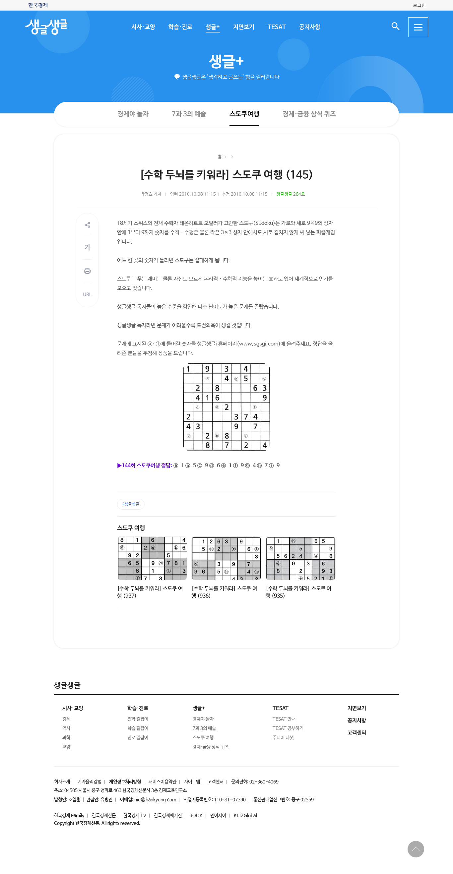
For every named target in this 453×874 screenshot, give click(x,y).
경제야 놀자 (132, 114)
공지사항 (309, 27)
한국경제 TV (134, 815)
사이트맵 (192, 781)
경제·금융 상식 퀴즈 (309, 114)
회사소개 (62, 781)
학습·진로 (180, 27)
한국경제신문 (104, 815)
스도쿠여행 (244, 114)
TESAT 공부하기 (288, 728)
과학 (66, 737)
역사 (66, 728)
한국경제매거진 (168, 815)
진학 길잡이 (137, 719)
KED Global (245, 815)
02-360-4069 (264, 781)
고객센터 (216, 781)
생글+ (212, 27)
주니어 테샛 (283, 737)
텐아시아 (218, 815)
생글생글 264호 (290, 194)
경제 (66, 719)
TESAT (276, 27)
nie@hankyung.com (155, 799)
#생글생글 (130, 504)
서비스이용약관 (162, 781)
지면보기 (243, 27)
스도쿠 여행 (131, 528)
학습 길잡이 (137, 728)
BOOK (196, 815)
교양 (66, 747)
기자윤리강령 (89, 781)
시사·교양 (143, 27)
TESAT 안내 (284, 719)
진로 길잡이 (137, 737)
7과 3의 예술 (188, 114)
